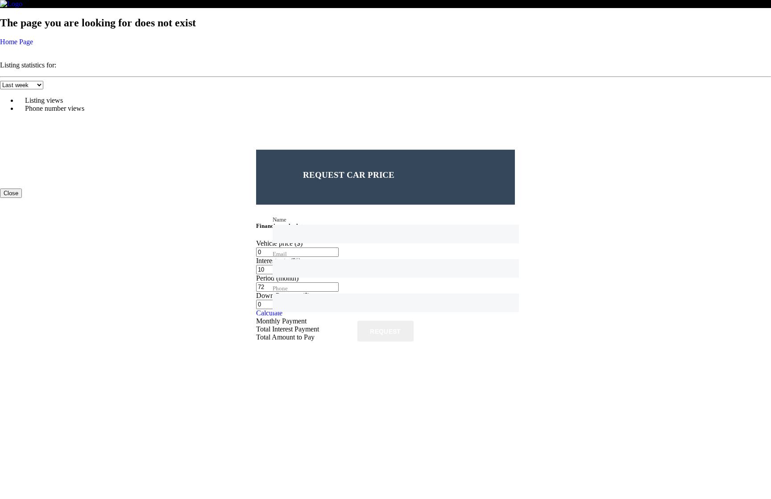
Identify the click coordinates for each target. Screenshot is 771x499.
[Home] (11, 4)
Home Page (16, 42)
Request (385, 331)
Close (11, 193)
